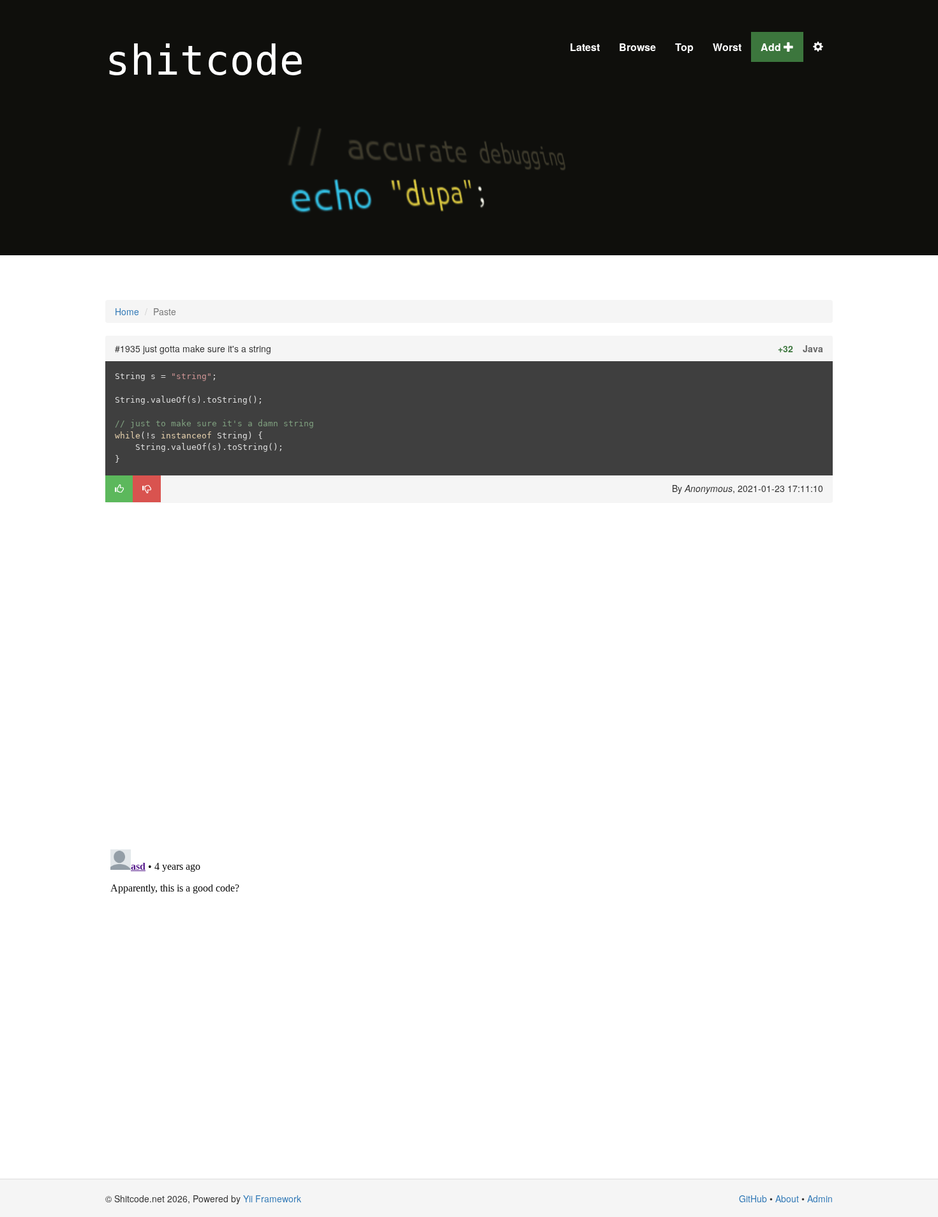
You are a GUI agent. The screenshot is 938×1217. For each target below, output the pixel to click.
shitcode (204, 60)
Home (127, 311)
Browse (637, 47)
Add (772, 47)
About (787, 1198)
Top (684, 47)
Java (813, 348)
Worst (727, 47)
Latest (585, 47)
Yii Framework (272, 1198)
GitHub (753, 1198)
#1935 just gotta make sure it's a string (193, 348)
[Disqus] (469, 674)
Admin (820, 1198)
